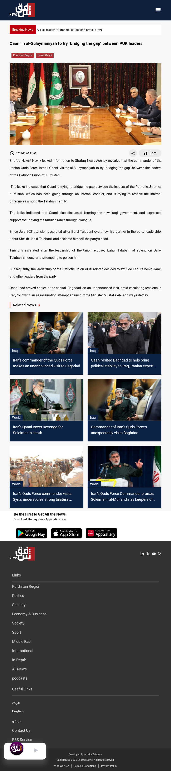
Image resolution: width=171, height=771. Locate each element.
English (18, 712)
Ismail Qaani (45, 55)
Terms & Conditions (85, 766)
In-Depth (19, 660)
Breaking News (22, 30)
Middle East (21, 641)
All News (19, 669)
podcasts (19, 678)
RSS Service (22, 739)
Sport (16, 632)
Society (18, 623)
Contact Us (21, 730)
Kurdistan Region (23, 55)
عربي (16, 703)
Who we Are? (61, 766)
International (22, 650)
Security (19, 605)
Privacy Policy (109, 766)
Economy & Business (29, 614)
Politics (18, 595)
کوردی (16, 721)
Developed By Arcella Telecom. (86, 754)
